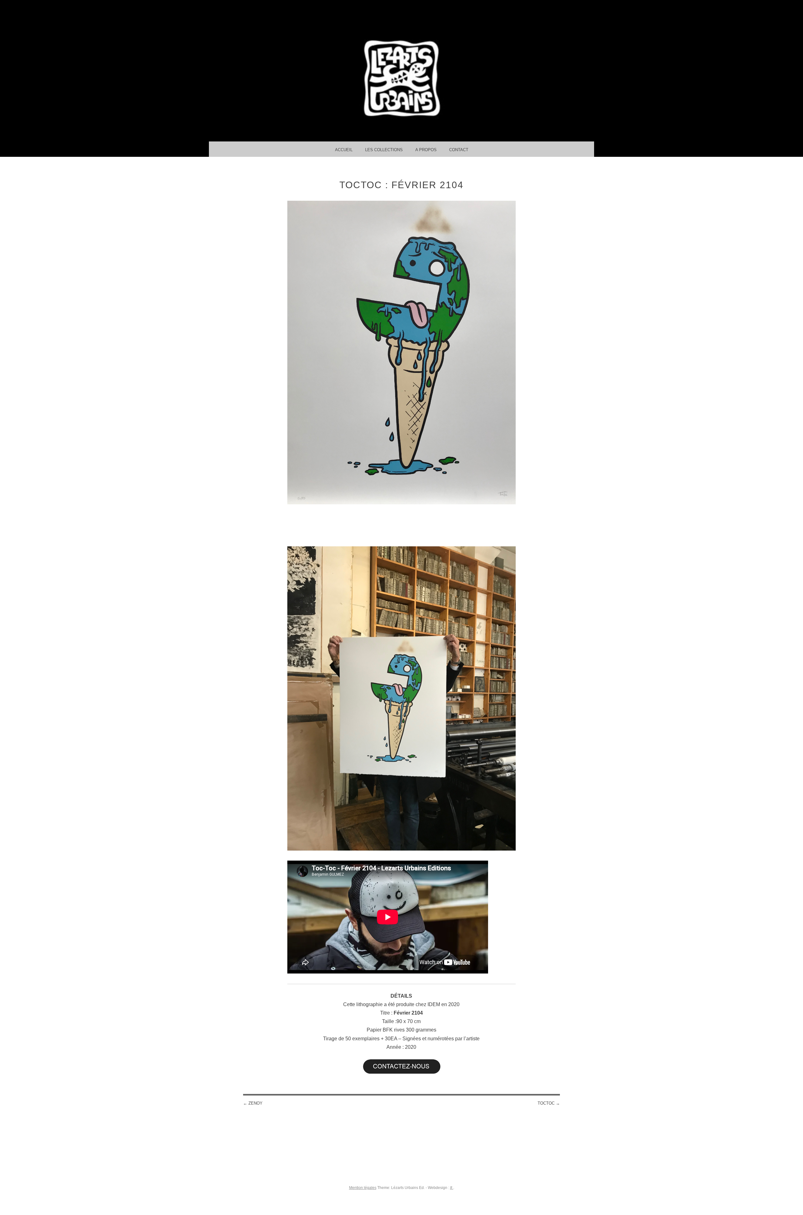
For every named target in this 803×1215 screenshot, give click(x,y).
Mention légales (362, 1188)
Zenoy (253, 1103)
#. (451, 1188)
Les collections (384, 149)
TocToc (549, 1103)
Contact (458, 149)
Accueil (344, 149)
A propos (426, 149)
